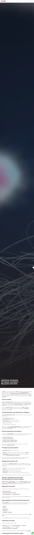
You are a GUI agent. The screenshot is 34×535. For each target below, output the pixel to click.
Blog (4, 378)
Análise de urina (5, 491)
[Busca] (29, 1)
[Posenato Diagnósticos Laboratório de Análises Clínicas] (3, 1)
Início (2, 378)
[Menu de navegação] (32, 1)
